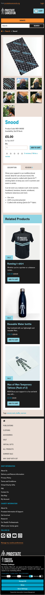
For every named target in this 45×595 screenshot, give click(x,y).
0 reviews (27, 153)
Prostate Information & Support (12, 512)
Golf (5, 440)
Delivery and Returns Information (12, 474)
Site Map (4, 495)
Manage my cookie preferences (12, 543)
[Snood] (22, 56)
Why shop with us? (10, 458)
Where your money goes (9, 526)
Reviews (29, 167)
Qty (6, 144)
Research (4, 519)
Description (12, 167)
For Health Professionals (9, 522)
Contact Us (5, 492)
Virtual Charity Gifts (8, 485)
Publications (8, 425)
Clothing (6, 430)
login (42, 3)
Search (36, 26)
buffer (18, 413)
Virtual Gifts (8, 444)
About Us (4, 471)
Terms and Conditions (8, 481)
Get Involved (5, 515)
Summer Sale (8, 454)
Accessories (7, 435)
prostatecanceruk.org (12, 3)
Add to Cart (35, 148)
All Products (8, 449)
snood (9, 413)
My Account (5, 499)
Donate (22, 20)
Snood (15, 31)
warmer (23, 413)
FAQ (2, 488)
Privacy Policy (6, 478)
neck (13, 413)
